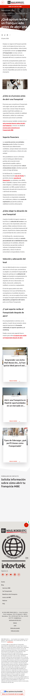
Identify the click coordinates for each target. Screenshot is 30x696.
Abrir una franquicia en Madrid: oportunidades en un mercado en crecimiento (15, 403)
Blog (13, 10)
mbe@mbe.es (10, 641)
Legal (15, 625)
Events (3, 582)
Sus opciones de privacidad (14, 691)
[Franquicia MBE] (16, 2)
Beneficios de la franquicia (9, 594)
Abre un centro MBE (15, 6)
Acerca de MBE (6, 597)
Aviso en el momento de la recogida (12, 694)
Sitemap (15, 622)
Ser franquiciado (7, 591)
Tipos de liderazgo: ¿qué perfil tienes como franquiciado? (15, 443)
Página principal (5, 10)
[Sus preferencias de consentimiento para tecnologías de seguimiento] (28, 522)
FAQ (3, 603)
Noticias (4, 600)
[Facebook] (2, 35)
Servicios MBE (6, 588)
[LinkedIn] (7, 35)
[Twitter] (5, 35)
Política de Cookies (15, 630)
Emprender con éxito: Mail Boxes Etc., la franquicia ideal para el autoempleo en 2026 (15, 363)
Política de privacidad (15, 628)
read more (15, 381)
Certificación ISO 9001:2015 (15, 620)
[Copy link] (10, 35)
